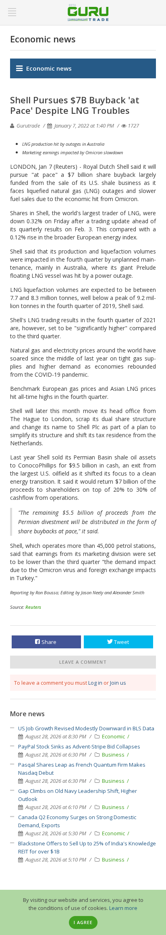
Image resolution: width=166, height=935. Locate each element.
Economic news (49, 68)
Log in (95, 682)
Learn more (123, 908)
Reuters (33, 607)
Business (114, 754)
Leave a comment (83, 662)
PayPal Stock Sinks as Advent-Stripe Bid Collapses (79, 746)
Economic (114, 736)
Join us (118, 682)
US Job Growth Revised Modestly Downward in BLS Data (86, 728)
